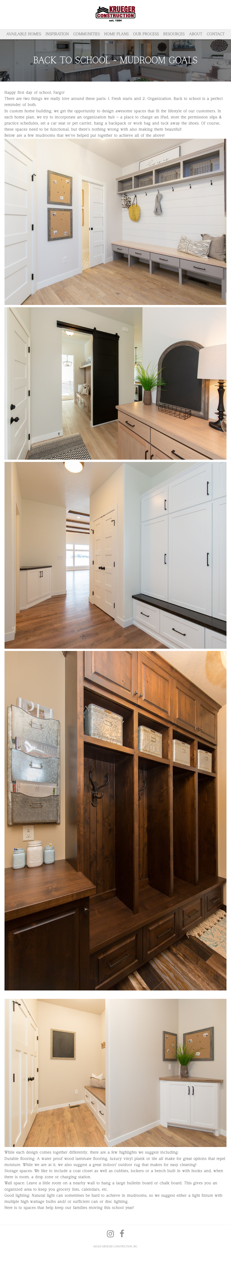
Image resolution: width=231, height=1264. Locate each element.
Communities (86, 34)
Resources (174, 34)
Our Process (146, 34)
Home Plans (116, 34)
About (195, 34)
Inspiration (57, 34)
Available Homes (23, 34)
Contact (216, 34)
